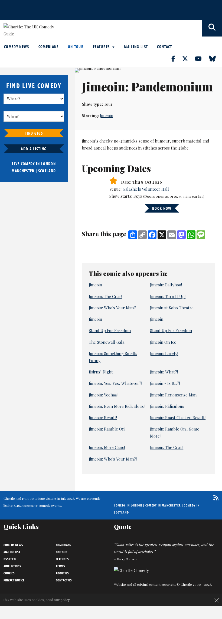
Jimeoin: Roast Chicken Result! (177, 417)
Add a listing (34, 148)
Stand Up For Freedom (110, 330)
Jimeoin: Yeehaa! (103, 395)
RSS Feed (10, 559)
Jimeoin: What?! (164, 372)
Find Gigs (34, 133)
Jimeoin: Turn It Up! (167, 296)
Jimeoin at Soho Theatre (172, 307)
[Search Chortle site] (212, 28)
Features (102, 46)
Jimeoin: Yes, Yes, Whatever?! (115, 383)
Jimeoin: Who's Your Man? (112, 307)
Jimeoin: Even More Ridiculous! (117, 406)
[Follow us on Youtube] (201, 58)
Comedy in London (128, 505)
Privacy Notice (14, 580)
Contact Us (64, 580)
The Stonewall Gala (106, 342)
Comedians (48, 46)
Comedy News (16, 46)
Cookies (9, 573)
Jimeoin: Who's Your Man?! (113, 459)
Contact (164, 46)
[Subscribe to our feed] (214, 498)
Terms (60, 566)
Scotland (47, 170)
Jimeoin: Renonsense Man (173, 395)
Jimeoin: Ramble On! (107, 429)
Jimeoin (106, 115)
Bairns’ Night (101, 372)
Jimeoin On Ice (163, 342)
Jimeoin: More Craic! (107, 447)
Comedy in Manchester (163, 505)
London (48, 163)
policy (65, 599)
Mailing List (136, 46)
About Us (62, 573)
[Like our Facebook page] (176, 58)
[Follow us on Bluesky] (215, 58)
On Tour (76, 46)
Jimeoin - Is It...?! (165, 383)
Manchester (23, 170)
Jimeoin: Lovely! (164, 353)
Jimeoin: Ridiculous (167, 406)
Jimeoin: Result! (103, 417)
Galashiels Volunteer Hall (146, 189)
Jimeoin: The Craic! (105, 296)
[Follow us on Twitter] (188, 58)
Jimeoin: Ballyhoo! (166, 284)
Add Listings (12, 566)
